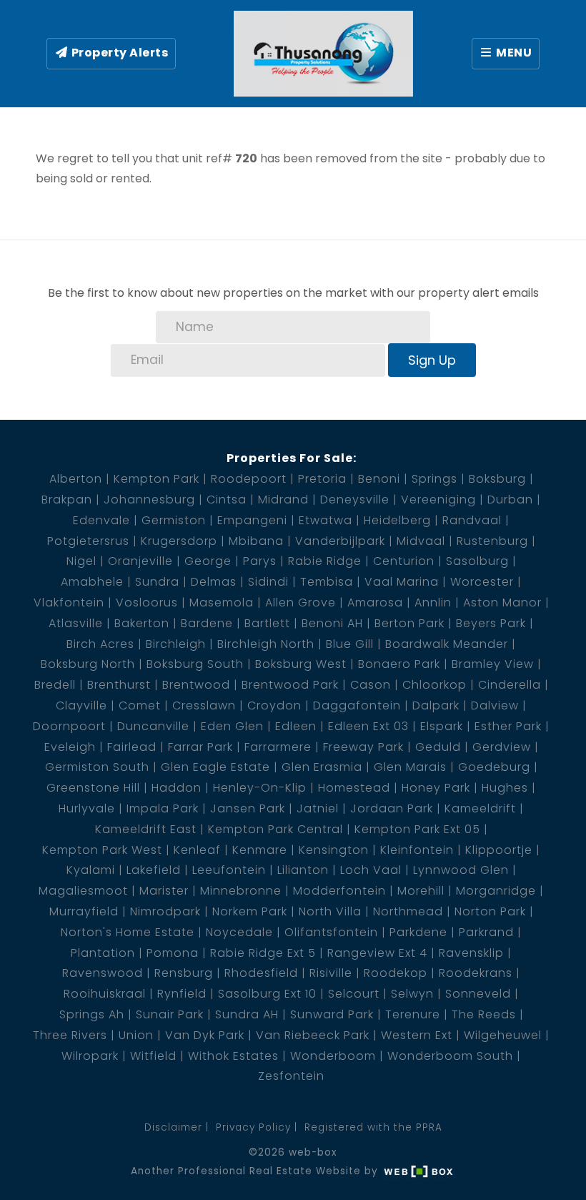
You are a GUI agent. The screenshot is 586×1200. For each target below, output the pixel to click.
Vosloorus (147, 602)
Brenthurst (119, 685)
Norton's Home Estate (127, 932)
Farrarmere (278, 747)
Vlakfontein (69, 602)
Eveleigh (70, 747)
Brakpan (66, 499)
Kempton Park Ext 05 (417, 829)
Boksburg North (88, 664)
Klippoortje (498, 850)
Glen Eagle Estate (215, 767)
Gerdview (501, 747)
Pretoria (322, 479)
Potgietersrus (88, 541)
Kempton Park (156, 479)
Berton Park (409, 623)
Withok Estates (233, 1056)
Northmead (408, 911)
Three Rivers (70, 1035)
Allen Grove (300, 602)
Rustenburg (492, 541)
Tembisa (326, 582)
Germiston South (97, 767)
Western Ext (416, 1035)
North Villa (330, 911)
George (208, 561)
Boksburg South (195, 664)
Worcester (482, 582)
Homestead (354, 787)
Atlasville (76, 623)
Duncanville (153, 726)
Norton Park (490, 911)
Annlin (433, 602)
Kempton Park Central (275, 829)
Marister (164, 890)
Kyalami (90, 870)
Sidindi (268, 582)
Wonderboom (333, 1056)
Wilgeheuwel (503, 1035)
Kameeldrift (480, 808)
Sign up (432, 360)
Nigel (81, 561)
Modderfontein (339, 890)
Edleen (296, 726)
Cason (370, 685)
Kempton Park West (102, 850)
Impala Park (162, 808)
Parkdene (418, 932)
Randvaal (472, 520)
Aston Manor (502, 602)
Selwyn (412, 993)
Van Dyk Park (204, 1035)
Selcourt (353, 993)
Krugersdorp (179, 541)
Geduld (438, 747)
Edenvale (101, 520)
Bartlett (267, 623)
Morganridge (496, 890)
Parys (260, 561)
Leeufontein (229, 870)
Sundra (157, 582)
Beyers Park (491, 623)
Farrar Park (200, 747)
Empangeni (252, 520)
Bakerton (141, 623)
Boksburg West (301, 664)
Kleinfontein (417, 850)
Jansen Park (247, 808)
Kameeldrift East (146, 829)
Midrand (283, 499)
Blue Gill (350, 644)
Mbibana (256, 541)
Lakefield (153, 870)
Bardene (207, 623)
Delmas (214, 582)
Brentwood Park (290, 685)
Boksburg (497, 479)
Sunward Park (332, 1014)
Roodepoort (249, 479)
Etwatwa (325, 520)
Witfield (153, 1056)
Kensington (334, 850)
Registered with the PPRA (373, 1127)
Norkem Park (249, 911)
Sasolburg (477, 561)
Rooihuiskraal (105, 993)
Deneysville (354, 499)
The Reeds (484, 1014)
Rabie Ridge (325, 561)
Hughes (505, 787)
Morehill (421, 890)
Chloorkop (434, 685)
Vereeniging (438, 499)
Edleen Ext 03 (368, 726)
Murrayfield (84, 911)
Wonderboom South (450, 1056)
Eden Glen (232, 726)
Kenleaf (197, 850)
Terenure (412, 1014)
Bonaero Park (399, 664)
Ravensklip (471, 953)
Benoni (379, 479)
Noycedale (239, 932)
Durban (510, 499)
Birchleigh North (265, 644)
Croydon (274, 705)
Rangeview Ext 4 (377, 953)
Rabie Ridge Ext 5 (263, 953)
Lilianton (303, 870)
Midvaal (421, 541)
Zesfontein (291, 1076)
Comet (140, 705)
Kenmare (259, 850)
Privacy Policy (253, 1127)
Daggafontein (357, 705)
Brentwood (196, 685)
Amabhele (92, 582)
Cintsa (227, 499)
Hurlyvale (87, 808)
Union (136, 1035)
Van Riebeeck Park (312, 1035)
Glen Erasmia (322, 767)
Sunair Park (170, 1014)
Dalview (495, 705)
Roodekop (395, 973)
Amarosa (375, 602)
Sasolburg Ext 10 (267, 993)
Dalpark (436, 705)
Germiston (173, 520)
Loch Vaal (371, 870)
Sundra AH (247, 1014)
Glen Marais (410, 767)
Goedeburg (494, 767)
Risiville (330, 973)
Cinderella (509, 685)
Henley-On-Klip (260, 787)
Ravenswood (102, 973)
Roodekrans (475, 973)
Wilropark (90, 1056)
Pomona (172, 953)
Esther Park (508, 726)
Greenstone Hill (93, 787)
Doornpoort (69, 726)
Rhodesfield (261, 973)
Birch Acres (100, 644)
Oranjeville (140, 561)
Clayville (81, 705)
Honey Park (436, 787)
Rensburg (183, 973)
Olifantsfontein (331, 932)
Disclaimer (173, 1127)
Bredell (55, 685)
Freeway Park (363, 747)
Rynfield (182, 993)
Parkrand (486, 932)
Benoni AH (332, 623)
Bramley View (493, 664)
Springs (434, 479)
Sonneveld (478, 993)
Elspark (441, 726)
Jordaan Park (391, 808)
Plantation (103, 953)
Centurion (403, 561)
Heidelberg (397, 520)
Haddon (177, 787)
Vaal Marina (401, 582)
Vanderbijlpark (340, 541)
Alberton (75, 479)
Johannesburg (149, 499)
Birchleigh (176, 644)
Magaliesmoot (83, 890)
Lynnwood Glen (461, 870)
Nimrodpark (165, 911)
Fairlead (132, 747)
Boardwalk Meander (446, 644)
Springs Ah (91, 1014)
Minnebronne (241, 890)
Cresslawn (204, 705)
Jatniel (318, 808)
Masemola (221, 602)
